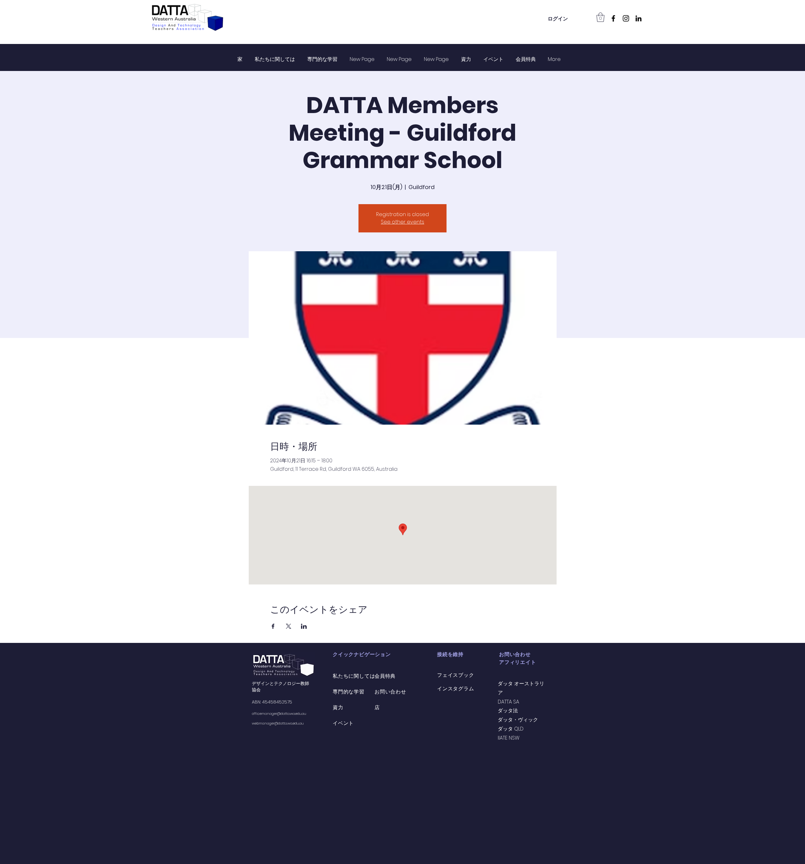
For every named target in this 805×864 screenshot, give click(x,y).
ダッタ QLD (511, 728)
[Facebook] (613, 18)
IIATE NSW (508, 738)
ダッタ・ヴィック (518, 719)
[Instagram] (626, 18)
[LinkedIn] (638, 18)
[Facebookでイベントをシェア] (273, 626)
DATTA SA (508, 701)
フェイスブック (455, 675)
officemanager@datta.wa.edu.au (279, 713)
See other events (402, 222)
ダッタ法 (508, 710)
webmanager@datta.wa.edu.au (278, 723)
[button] (600, 17)
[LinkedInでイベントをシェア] (304, 626)
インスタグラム (455, 688)
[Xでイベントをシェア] (288, 626)
